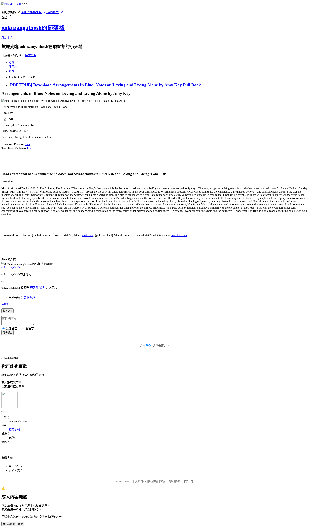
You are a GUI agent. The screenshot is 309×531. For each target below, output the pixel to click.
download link (179, 235)
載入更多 (7, 310)
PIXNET (128, 481)
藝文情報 (30, 55)
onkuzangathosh (10, 267)
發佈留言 (7, 332)
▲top (4, 303)
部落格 (13, 66)
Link (27, 144)
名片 (11, 71)
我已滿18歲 (9, 524)
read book (87, 235)
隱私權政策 (174, 481)
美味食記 (29, 297)
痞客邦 (34, 287)
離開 (20, 524)
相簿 (11, 62)
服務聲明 (188, 481)
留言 (42, 287)
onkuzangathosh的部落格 (33, 27)
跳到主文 (7, 37)
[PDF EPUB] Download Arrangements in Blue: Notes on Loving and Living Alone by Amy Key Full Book (105, 85)
